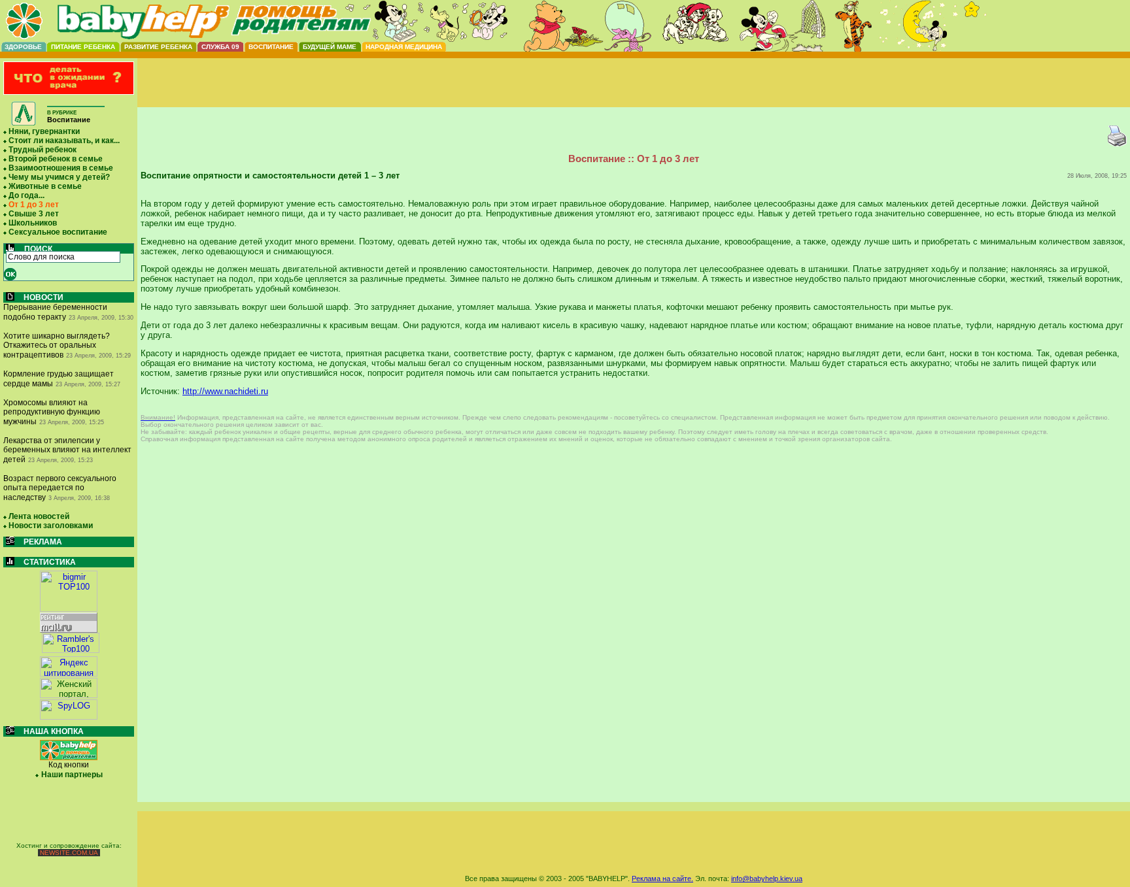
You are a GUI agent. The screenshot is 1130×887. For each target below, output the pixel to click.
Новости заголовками (51, 525)
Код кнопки (68, 764)
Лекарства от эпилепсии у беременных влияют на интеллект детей (67, 450)
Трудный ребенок (43, 149)
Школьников (33, 222)
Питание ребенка (83, 46)
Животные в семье (45, 186)
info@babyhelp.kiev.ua (766, 878)
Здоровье (23, 46)
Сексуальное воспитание (58, 232)
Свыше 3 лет (34, 213)
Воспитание (271, 46)
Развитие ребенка (158, 46)
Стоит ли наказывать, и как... (64, 140)
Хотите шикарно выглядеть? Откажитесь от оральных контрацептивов (56, 345)
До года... (26, 195)
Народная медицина (404, 46)
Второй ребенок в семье (56, 158)
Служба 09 (220, 46)
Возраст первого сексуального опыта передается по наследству (59, 488)
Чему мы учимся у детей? (59, 177)
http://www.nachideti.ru (225, 391)
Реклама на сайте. (662, 878)
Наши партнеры (72, 774)
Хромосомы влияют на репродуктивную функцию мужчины (51, 412)
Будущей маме (329, 46)
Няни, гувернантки (44, 131)
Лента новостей (39, 516)
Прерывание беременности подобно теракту (55, 312)
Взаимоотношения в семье (61, 168)
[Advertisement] (634, 93)
